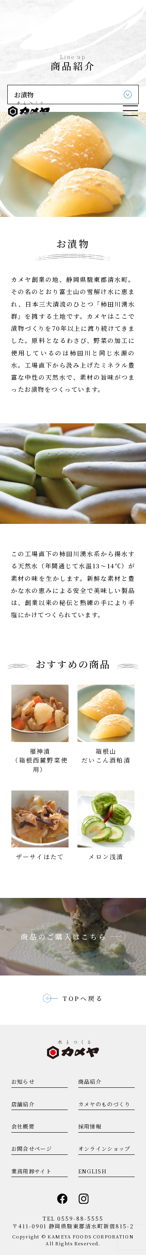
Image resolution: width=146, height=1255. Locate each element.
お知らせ (22, 1081)
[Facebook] (62, 1199)
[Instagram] (84, 1199)
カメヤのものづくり (104, 1104)
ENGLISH (92, 1171)
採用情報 (89, 1126)
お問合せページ (31, 1148)
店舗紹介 (22, 1104)
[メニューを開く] (130, 110)
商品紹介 (89, 1081)
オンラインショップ (104, 1148)
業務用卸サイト (31, 1171)
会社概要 (22, 1126)
